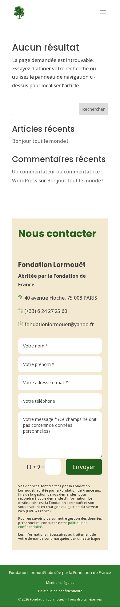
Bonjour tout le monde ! (40, 141)
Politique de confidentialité (60, 590)
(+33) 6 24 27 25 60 (45, 311)
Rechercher (93, 109)
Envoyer (84, 467)
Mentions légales (60, 582)
